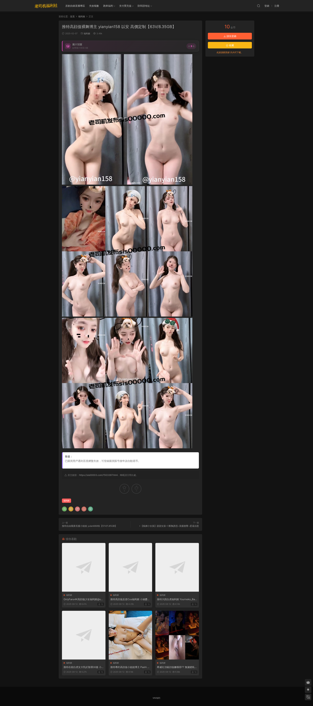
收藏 (231, 45)
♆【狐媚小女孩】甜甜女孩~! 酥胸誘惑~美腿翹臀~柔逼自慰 (169, 525)
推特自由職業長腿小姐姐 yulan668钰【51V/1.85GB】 (89, 525)
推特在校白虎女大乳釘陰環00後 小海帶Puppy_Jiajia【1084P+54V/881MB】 (83, 667)
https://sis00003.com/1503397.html (98, 475)
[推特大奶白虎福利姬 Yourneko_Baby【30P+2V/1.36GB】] (177, 567)
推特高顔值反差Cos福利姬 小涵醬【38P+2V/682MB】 (128, 599)
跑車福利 (108, 5)
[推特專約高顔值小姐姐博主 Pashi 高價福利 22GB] (130, 635)
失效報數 (94, 5)
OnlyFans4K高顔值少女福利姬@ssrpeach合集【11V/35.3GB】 (83, 599)
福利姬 (87, 33)
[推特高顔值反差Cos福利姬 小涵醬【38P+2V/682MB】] (130, 567)
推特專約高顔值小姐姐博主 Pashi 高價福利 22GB (130, 667)
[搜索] (258, 5)
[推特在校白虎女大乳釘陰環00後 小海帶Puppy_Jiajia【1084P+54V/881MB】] (83, 635)
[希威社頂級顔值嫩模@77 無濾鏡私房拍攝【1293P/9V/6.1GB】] (177, 635)
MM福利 (156, 698)
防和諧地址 (144, 5)
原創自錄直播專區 (75, 5)
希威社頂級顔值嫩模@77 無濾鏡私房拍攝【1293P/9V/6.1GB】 (177, 667)
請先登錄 (231, 36)
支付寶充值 (125, 5)
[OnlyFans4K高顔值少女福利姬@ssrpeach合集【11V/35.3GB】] (83, 567)
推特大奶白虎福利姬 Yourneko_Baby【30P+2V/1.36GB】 (176, 599)
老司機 (46, 5)
